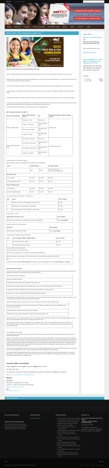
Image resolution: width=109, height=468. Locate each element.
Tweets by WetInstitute (35, 418)
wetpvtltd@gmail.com (29, 374)
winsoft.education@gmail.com (17, 374)
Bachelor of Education (89, 52)
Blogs (65, 27)
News (72, 27)
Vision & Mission (100, 465)
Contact (80, 27)
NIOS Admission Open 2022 (12, 390)
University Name (53, 27)
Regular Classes (38, 27)
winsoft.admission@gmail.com (17, 387)
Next (101, 20)
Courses (27, 27)
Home (9, 27)
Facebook (99, 6)
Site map (93, 465)
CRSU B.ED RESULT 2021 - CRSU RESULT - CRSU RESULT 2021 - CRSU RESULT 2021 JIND (37, 1)
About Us (17, 27)
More (88, 27)
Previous (99, 20)
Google (11, 418)
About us (87, 465)
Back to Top (101, 461)
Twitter (101, 6)
